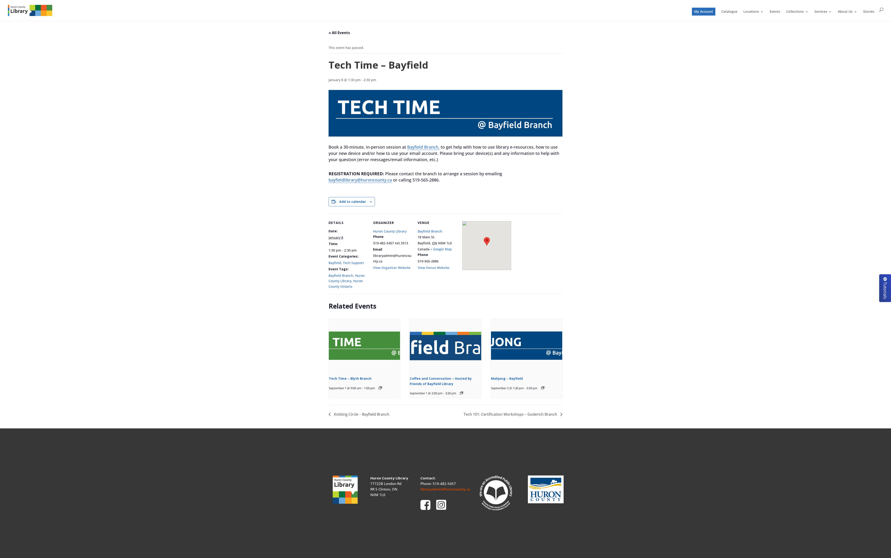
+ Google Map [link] (441, 249)
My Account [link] (703, 11)
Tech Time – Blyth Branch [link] (350, 378)
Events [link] (775, 12)
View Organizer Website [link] (391, 267)
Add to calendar (352, 201)
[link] (30, 10)
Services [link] (820, 12)
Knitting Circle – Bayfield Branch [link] (361, 414)
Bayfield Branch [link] (341, 275)
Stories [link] (868, 12)
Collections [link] (795, 12)
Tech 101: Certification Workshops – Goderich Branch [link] (511, 414)
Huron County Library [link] (390, 231)
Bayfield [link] (335, 263)
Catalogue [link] (729, 12)
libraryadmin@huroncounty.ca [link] (445, 489)
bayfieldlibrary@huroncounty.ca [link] (360, 180)
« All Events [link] (339, 32)
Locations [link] (751, 12)
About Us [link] (845, 12)
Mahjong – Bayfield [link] (507, 378)
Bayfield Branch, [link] (423, 147)
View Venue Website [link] (433, 267)
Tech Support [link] (353, 263)
